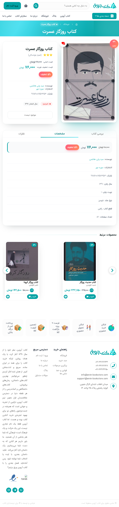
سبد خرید (63, 360)
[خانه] (76, 24)
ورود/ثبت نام (12, 5)
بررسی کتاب (97, 134)
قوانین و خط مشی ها (61, 372)
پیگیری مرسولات (60, 365)
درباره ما (33, 16)
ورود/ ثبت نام (42, 355)
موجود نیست (30, 115)
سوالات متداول (41, 375)
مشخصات (59, 134)
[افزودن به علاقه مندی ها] (63, 43)
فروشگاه (44, 16)
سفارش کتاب (21, 16)
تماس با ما (6, 16)
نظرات (21, 134)
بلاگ (54, 16)
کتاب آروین (65, 16)
